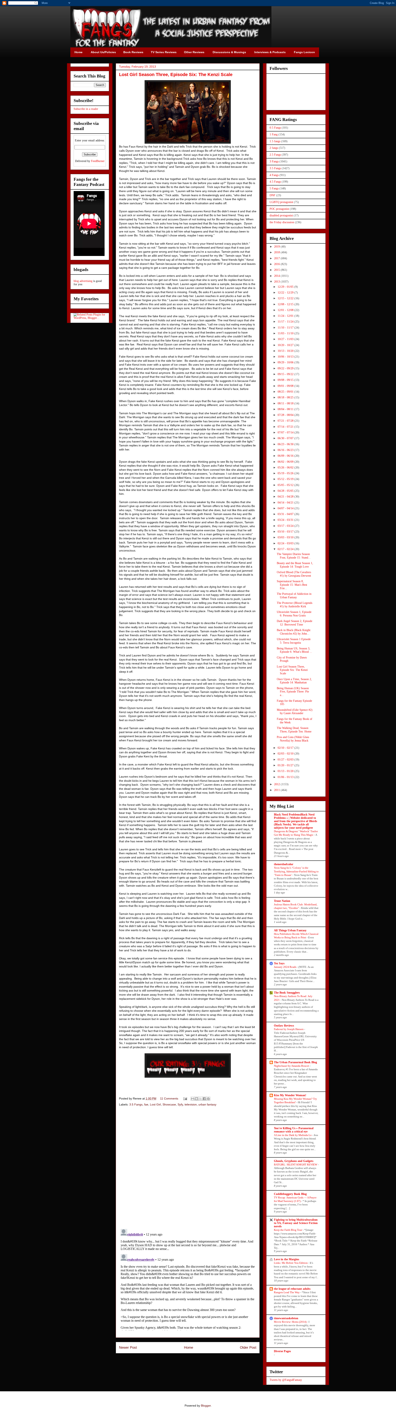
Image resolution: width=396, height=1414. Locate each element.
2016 (277, 264)
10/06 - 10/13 (286, 356)
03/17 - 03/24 (286, 525)
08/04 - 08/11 (286, 409)
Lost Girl (155, 1104)
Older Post (248, 1347)
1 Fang (274, 134)
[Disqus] (187, 1168)
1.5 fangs (275, 141)
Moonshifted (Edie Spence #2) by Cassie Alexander (294, 711)
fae (146, 1104)
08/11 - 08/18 (286, 403)
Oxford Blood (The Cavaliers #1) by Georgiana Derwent (294, 574)
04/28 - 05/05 (286, 490)
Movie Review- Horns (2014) (290, 1321)
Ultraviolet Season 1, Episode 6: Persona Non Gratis (294, 613)
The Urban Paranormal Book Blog (295, 1062)
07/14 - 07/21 (286, 426)
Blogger (206, 1405)
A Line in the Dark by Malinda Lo (293, 1135)
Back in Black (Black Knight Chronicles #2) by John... (293, 632)
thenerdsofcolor (283, 864)
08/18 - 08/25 (286, 397)
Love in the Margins (286, 1259)
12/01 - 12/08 (286, 310)
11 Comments (169, 1098)
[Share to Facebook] (204, 1099)
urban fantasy (207, 1104)
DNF (272, 195)
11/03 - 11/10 (286, 333)
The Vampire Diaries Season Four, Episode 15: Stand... (294, 556)
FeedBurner (98, 161)
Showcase (169, 1104)
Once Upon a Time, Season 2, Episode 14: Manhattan (294, 681)
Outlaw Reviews (284, 1025)
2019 (277, 246)
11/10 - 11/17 (286, 327)
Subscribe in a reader (86, 108)
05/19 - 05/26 (286, 473)
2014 (277, 275)
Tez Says (279, 963)
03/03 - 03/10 (286, 537)
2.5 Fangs (275, 154)
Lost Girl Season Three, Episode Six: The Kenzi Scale (292, 670)
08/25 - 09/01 (286, 391)
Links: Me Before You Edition (291, 1262)
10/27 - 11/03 (286, 339)
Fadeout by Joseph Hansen (289, 1029)
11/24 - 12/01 (286, 315)
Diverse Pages (282, 1351)
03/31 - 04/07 (286, 514)
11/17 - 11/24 (286, 321)
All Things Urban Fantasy (290, 930)
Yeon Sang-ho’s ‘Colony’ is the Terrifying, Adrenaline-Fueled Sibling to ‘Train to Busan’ (296, 871)
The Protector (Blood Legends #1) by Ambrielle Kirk (294, 604)
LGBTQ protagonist (281, 202)
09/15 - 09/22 (286, 374)
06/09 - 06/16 (286, 455)
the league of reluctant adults (292, 1288)
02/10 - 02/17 (286, 747)
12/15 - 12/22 (286, 298)
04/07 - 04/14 (286, 508)
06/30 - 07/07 (286, 438)
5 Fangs (274, 188)
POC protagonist (279, 208)
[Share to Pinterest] (208, 1099)
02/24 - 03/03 (286, 543)
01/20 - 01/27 (286, 765)
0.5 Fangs (275, 127)
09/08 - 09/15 (286, 379)
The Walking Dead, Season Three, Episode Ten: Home (294, 729)
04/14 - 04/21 (286, 502)
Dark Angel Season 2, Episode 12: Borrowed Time (294, 623)
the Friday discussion (282, 222)
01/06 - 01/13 (286, 777)
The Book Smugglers (287, 992)
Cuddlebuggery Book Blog (290, 1194)
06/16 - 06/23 (286, 450)
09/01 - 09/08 (286, 385)
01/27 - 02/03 (286, 759)
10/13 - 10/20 (286, 350)
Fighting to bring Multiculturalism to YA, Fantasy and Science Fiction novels (296, 1223)
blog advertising (83, 281)
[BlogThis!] (196, 1099)
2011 (277, 790)
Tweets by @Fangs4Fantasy (286, 1379)
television (191, 1104)
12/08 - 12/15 (286, 304)
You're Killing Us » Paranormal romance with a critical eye (294, 1130)
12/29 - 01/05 (286, 286)
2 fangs (274, 147)
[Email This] (193, 1099)
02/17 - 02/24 (286, 549)
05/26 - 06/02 (286, 467)
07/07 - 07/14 (286, 432)
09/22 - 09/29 (286, 368)
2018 (277, 252)
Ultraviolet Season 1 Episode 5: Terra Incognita (294, 641)
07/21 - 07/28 (286, 420)
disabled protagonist (281, 215)
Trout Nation (282, 900)
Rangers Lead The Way (287, 1292)
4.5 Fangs (275, 181)
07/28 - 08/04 (286, 415)
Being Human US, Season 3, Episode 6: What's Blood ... (294, 650)
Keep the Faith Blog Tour (288, 1229)
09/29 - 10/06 (286, 362)
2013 (277, 281)
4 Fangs (274, 175)
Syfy (180, 1104)
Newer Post (128, 1347)
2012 (277, 784)
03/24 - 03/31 (286, 519)
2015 (277, 269)
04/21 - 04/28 (286, 496)
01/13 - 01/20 (286, 771)
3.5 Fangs (136, 1104)
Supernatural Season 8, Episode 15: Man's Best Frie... (292, 585)
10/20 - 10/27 (286, 345)
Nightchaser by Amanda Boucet (292, 1065)
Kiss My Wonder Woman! (290, 1095)
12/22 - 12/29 (286, 292)
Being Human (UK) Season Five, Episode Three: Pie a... (293, 692)
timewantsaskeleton (286, 1318)
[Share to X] (200, 1099)
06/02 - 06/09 (286, 461)
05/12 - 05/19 (286, 479)
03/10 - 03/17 (286, 531)
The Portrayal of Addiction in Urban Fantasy (294, 595)
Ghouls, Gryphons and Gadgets (293, 1161)
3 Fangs (274, 161)
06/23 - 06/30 (286, 444)
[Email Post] (185, 1098)
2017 (277, 258)
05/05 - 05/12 (286, 485)
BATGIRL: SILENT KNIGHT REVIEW (296, 1164)
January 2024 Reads (285, 966)
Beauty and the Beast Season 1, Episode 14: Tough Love (295, 565)
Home (188, 1347)
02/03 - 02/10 (286, 753)
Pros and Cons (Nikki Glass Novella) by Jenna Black (293, 739)
